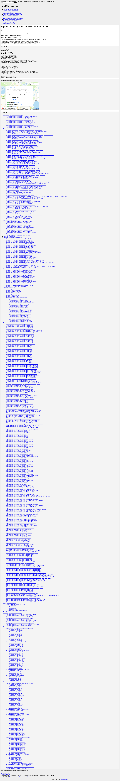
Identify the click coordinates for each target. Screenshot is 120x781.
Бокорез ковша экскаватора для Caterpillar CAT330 (18, 385)
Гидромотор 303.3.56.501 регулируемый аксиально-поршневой (21, 138)
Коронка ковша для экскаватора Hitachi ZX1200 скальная (19, 470)
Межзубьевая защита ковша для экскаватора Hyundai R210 (20, 548)
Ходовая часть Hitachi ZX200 (16, 720)
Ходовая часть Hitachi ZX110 (15, 715)
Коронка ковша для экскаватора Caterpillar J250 (17, 436)
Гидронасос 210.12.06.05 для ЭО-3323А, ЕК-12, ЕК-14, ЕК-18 (20, 165)
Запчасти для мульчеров (9, 23)
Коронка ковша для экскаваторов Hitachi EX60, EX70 (18, 501)
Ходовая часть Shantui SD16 (15, 670)
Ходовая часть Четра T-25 (15, 680)
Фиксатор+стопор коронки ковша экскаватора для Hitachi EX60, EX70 (23, 598)
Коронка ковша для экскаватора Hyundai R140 (17, 481)
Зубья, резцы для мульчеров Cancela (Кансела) (20, 301)
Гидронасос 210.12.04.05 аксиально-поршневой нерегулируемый (21, 162)
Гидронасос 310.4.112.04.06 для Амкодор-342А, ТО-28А (19, 190)
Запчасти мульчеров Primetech (13, 294)
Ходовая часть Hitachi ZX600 (16, 732)
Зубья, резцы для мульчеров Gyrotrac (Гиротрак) (20, 311)
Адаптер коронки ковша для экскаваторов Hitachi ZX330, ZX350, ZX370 (23, 372)
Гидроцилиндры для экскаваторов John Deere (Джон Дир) (20, 227)
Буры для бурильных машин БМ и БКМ (15, 604)
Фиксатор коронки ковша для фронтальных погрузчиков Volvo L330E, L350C (24, 588)
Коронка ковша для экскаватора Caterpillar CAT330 (18, 434)
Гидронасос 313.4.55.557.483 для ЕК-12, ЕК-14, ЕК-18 (19, 217)
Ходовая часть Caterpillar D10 (16, 630)
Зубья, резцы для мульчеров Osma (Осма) (18, 316)
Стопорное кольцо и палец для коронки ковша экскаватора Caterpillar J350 (23, 568)
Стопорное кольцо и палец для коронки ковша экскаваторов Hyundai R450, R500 (25, 579)
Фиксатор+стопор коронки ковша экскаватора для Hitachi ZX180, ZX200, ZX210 (25, 600)
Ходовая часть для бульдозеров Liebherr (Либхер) (17, 650)
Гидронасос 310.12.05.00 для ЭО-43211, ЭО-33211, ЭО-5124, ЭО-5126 (22, 172)
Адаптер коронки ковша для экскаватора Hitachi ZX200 (19, 352)
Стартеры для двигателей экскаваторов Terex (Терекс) (19, 625)
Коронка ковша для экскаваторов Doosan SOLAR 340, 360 (20, 491)
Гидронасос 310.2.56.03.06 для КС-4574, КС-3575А (18, 180)
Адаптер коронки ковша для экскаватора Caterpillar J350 (19, 339)
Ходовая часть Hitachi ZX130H (16, 717)
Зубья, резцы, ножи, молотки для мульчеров (16, 297)
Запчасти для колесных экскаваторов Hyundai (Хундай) (19, 273)
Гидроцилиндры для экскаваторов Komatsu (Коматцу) (19, 230)
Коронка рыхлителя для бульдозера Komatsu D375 (18, 541)
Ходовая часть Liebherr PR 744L (16, 661)
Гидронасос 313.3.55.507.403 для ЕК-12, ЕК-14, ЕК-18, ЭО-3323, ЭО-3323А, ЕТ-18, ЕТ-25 (27, 206)
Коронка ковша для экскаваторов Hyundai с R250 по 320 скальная (21, 525)
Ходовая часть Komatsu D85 (15, 649)
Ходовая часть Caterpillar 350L (16, 704)
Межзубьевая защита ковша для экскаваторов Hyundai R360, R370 (21, 551)
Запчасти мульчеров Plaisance (13, 292)
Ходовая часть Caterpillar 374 (15, 629)
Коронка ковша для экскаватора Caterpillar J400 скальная (19, 444)
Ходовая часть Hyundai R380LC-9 (17, 748)
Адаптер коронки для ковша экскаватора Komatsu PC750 (19, 327)
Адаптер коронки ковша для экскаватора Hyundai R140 (19, 359)
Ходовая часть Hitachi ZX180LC (16, 719)
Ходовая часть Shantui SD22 (15, 671)
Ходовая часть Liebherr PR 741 (16, 659)
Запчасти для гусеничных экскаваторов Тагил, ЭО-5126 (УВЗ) (21, 265)
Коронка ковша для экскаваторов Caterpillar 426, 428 (18, 485)
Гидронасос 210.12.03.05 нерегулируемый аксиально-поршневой (21, 161)
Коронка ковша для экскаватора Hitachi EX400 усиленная (19, 457)
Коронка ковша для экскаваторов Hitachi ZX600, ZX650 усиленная (22, 514)
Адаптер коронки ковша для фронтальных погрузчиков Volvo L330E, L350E (24, 331)
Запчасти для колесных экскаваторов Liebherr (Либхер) (19, 280)
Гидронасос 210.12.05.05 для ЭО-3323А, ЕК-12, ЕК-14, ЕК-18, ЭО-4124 (23, 163)
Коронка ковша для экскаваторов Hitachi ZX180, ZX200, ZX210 (21, 506)
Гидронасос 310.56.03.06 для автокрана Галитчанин (18, 192)
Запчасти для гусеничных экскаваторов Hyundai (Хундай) (20, 242)
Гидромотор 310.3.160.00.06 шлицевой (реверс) (17, 153)
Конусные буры (12, 605)
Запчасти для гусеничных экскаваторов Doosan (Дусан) (19, 240)
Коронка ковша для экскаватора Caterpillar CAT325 (18, 432)
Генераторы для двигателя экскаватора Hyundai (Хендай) (19, 120)
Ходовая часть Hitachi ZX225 (16, 723)
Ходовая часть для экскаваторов (11, 9)
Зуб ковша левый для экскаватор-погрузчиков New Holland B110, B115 (23, 411)
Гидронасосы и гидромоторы (10, 20)
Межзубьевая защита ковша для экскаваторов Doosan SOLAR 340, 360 (23, 550)
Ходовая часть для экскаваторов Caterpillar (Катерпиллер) (19, 683)
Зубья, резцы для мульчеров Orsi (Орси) (18, 315)
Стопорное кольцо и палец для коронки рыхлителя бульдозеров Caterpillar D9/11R (25, 580)
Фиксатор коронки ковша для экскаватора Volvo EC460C (19, 591)
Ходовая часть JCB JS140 (15, 758)
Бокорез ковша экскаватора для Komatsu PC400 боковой (19, 404)
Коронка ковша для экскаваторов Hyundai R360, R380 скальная (21, 519)
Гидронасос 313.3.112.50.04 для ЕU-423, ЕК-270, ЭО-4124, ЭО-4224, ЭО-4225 (24, 198)
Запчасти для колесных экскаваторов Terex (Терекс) (18, 282)
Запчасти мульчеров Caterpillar (13, 290)
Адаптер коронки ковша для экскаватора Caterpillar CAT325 (20, 335)
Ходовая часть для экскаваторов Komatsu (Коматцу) (18, 764)
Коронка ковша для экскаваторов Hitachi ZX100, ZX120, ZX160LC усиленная (24, 505)
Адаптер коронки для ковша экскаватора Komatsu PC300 (19, 325)
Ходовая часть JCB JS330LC (15, 762)
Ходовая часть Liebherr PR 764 (16, 665)
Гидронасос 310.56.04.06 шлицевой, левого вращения (19, 193)
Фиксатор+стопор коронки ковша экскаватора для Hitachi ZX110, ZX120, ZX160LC (26, 599)
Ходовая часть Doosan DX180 (16, 712)
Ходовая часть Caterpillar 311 (15, 685)
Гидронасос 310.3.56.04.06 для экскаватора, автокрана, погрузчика (22, 187)
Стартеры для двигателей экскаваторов (12, 19)
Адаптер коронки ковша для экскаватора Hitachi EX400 (19, 346)
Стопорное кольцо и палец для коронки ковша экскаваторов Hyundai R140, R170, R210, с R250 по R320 (30, 576)
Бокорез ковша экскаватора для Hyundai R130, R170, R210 (20, 399)
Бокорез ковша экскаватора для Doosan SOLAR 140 (18, 386)
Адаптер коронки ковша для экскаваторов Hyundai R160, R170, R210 (22, 375)
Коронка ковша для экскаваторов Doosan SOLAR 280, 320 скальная (22, 490)
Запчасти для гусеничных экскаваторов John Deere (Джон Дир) (21, 245)
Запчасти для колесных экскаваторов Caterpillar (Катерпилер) (20, 270)
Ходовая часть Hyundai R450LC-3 (17, 749)
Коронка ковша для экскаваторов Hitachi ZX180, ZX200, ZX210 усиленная (23, 508)
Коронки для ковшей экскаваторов (11, 17)
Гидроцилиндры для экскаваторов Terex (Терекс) (17, 233)
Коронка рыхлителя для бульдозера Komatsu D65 (17, 543)
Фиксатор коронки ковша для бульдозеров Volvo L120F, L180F (21, 583)
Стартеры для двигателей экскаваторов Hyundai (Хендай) (19, 618)
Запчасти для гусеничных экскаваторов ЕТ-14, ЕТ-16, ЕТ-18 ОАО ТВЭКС (24, 261)
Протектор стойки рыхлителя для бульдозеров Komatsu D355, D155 (22, 564)
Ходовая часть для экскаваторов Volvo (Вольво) (17, 768)
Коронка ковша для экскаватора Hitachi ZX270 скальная (19, 471)
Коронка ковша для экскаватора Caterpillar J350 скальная (19, 441)
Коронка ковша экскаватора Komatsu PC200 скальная (18, 529)
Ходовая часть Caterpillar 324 (15, 696)
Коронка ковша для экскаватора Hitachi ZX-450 (17, 469)
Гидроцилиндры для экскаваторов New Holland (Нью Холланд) (21, 232)
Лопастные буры (13, 606)
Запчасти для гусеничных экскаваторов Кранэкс (17, 263)
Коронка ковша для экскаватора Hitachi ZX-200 (17, 467)
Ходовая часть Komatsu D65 (15, 648)
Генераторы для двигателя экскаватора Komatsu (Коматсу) (20, 125)
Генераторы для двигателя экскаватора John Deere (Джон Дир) (21, 122)
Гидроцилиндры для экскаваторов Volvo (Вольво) (18, 235)
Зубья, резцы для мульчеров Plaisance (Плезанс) (20, 317)
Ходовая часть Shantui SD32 (15, 674)
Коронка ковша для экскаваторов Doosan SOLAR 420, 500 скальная (22, 495)
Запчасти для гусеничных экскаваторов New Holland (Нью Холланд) (22, 251)
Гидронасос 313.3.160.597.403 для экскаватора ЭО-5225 (19, 203)
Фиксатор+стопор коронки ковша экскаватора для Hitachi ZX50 (21, 601)
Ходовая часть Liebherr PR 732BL (17, 658)
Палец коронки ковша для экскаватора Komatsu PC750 (19, 559)
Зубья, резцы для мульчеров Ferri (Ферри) (18, 307)
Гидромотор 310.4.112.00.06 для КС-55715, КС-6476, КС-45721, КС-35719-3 (24, 156)
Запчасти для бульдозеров (9, 12)
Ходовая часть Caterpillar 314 (15, 688)
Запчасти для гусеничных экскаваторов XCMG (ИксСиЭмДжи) (21, 257)
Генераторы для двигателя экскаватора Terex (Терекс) (18, 127)
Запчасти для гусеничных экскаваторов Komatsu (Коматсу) (20, 247)
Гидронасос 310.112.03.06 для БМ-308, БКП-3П (17, 166)
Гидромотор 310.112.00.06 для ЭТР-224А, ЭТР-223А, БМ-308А (21, 143)
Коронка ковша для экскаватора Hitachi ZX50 (17, 479)
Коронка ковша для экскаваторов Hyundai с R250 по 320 (19, 524)
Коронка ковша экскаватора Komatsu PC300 (16, 530)
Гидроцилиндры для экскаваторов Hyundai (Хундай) (18, 225)
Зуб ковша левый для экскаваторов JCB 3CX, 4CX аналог (20, 412)
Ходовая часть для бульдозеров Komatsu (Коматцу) (18, 641)
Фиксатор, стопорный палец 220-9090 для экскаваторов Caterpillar (22, 593)
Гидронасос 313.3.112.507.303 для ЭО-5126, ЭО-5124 (18, 200)
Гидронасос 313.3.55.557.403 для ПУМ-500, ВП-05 (18, 208)
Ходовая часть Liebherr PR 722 (16, 654)
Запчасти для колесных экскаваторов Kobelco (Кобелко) (19, 277)
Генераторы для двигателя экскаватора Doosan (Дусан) (19, 117)
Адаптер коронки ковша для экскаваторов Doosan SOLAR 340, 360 (22, 366)
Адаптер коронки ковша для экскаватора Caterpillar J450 (19, 341)
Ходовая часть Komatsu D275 (16, 645)
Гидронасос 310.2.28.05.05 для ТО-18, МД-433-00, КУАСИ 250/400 (22, 177)
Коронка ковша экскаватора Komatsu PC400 (16, 534)
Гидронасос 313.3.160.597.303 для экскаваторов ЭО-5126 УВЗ (20, 202)
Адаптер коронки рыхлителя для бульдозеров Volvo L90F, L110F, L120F (23, 384)
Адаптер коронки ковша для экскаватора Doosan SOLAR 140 (20, 344)
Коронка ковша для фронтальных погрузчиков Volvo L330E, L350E (22, 429)
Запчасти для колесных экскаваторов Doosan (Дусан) (18, 271)
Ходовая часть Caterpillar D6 (15, 636)
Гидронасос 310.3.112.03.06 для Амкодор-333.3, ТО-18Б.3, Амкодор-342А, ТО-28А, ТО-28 (27, 182)
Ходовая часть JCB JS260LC (15, 760)
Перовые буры (12, 608)
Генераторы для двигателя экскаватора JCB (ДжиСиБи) (19, 121)
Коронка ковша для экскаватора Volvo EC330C (17, 482)
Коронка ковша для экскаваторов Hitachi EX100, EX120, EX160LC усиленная (24, 500)
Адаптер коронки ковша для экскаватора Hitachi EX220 (19, 345)
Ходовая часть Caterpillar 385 (15, 708)
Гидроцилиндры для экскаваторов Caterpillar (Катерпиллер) (20, 221)
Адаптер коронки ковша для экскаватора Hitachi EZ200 (19, 349)
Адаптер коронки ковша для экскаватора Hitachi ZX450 (19, 356)
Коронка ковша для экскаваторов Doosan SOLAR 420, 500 (20, 494)
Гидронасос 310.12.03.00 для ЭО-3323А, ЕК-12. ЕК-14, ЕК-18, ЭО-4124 (23, 168)
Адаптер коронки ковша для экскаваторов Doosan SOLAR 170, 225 (22, 364)
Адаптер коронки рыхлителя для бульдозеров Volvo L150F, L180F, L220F (23, 382)
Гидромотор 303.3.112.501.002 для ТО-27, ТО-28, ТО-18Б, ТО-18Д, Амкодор (24, 136)
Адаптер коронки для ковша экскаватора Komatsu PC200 (19, 324)
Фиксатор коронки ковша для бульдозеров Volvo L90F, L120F (20, 585)
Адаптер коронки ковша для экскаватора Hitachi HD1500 (19, 350)
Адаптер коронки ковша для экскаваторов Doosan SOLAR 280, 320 (22, 365)
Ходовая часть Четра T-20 (15, 679)
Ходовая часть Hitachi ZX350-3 (16, 728)
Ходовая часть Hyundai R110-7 (16, 738)
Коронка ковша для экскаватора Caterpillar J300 (17, 437)
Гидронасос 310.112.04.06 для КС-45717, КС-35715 (18, 167)
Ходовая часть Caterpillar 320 (15, 693)
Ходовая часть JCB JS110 (15, 755)
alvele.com (20, 776)
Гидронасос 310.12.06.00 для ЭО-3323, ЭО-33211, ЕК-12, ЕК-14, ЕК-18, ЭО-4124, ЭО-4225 (27, 173)
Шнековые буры (13, 609)
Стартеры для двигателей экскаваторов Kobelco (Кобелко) (20, 621)
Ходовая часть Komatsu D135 (16, 643)
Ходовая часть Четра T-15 (15, 678)
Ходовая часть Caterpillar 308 (15, 684)
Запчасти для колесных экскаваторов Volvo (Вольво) (18, 284)
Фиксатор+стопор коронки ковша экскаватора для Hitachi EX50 (21, 596)
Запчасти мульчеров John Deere (13, 291)
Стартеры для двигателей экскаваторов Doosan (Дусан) (19, 615)
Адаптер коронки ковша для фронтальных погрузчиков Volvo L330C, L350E (24, 330)
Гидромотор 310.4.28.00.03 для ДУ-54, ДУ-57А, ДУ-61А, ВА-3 (21, 157)
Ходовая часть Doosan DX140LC (16, 710)
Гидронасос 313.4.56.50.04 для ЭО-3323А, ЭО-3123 (18, 218)
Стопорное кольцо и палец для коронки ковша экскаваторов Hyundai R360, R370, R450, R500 (28, 578)
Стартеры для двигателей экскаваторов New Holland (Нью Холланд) (22, 624)
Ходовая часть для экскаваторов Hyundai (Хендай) (18, 737)
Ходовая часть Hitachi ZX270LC (16, 725)
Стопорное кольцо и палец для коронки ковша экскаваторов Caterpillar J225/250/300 (26, 573)
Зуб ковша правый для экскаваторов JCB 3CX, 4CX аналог (20, 416)
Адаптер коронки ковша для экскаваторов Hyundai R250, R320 (21, 376)
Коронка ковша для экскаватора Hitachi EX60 (17, 460)
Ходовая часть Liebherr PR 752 (16, 664)
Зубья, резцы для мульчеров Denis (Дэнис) (19, 305)
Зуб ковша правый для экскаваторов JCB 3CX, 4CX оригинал (20, 417)
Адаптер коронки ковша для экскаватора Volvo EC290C (19, 360)
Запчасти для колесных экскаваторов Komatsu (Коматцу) (19, 278)
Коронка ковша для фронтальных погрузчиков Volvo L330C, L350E (22, 427)
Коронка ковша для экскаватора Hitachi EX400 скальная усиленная (22, 456)
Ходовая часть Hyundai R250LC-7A (17, 743)
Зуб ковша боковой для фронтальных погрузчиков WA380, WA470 (22, 409)
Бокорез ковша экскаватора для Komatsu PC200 (17, 400)
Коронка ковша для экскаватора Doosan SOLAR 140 (18, 450)
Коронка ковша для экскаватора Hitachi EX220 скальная (19, 452)
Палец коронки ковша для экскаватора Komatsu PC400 (19, 558)
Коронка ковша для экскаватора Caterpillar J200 (17, 435)
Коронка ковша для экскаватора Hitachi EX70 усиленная (19, 464)
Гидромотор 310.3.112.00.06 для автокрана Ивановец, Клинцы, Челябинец (23, 152)
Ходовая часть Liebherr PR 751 (16, 663)
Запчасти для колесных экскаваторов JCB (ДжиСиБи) (19, 275)
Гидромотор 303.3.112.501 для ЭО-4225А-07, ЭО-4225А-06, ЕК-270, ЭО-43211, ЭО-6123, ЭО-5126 (29, 135)
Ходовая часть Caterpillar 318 (15, 691)
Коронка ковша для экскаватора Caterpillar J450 (17, 445)
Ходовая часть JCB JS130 (15, 757)
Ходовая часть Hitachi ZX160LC (16, 718)
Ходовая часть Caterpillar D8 (15, 639)
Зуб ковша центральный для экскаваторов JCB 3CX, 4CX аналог (21, 421)
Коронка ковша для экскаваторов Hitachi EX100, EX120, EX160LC (22, 499)
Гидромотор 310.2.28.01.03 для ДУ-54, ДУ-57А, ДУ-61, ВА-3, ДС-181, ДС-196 (24, 150)
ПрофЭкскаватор (9, 6)
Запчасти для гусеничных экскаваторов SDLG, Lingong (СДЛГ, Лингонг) (23, 252)
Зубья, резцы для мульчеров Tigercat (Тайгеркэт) (20, 321)
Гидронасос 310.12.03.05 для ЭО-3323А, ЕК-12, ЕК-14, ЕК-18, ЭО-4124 (23, 171)
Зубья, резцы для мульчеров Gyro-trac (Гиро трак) (20, 310)
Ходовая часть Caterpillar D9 (15, 640)
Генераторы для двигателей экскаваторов (13, 18)
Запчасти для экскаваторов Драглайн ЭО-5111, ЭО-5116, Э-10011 (21, 267)
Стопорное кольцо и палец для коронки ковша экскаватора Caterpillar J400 (23, 569)
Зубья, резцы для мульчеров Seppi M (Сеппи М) (20, 320)
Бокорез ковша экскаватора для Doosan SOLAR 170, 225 (19, 387)
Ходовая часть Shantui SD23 (15, 673)
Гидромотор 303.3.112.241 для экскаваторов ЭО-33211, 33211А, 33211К (23, 133)
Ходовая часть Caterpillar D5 (15, 635)
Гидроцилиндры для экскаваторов (11, 15)
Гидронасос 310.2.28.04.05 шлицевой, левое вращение (19, 176)
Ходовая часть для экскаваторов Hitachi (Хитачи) (17, 714)
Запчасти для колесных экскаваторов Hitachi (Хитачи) (19, 272)
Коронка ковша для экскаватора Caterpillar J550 (17, 447)
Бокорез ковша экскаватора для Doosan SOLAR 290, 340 (19, 389)
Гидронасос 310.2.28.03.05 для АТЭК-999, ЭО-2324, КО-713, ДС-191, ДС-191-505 (25, 175)
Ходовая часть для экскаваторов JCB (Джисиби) (17, 754)
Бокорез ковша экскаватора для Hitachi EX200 (17, 392)
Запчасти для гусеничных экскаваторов (12, 14)
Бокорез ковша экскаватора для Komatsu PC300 (17, 401)
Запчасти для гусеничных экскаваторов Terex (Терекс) (19, 255)
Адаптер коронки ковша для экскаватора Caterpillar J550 (19, 342)
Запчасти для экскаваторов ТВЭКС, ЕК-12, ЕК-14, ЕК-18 (19, 285)
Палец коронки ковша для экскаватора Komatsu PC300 (19, 556)
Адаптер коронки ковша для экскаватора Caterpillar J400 (19, 340)
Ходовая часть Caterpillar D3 (15, 633)
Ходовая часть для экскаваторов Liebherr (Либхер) (18, 765)
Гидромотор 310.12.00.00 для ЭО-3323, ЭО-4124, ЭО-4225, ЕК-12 (21, 145)
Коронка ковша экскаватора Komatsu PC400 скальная (18, 535)
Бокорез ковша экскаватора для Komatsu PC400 (17, 402)
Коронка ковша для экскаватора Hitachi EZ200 (17, 465)
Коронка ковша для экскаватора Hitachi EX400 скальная (19, 455)
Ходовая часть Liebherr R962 (15, 668)
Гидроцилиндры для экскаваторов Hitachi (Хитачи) (18, 223)
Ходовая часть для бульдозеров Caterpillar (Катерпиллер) (19, 628)
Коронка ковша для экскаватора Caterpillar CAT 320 (18, 431)
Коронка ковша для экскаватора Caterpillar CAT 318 (18, 430)
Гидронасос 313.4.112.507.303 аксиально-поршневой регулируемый (22, 213)
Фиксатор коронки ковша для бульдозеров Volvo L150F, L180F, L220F (22, 584)
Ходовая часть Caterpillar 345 (15, 702)
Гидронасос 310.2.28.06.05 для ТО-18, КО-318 (17, 178)
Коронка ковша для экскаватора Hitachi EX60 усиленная (19, 461)
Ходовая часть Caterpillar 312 (15, 686)
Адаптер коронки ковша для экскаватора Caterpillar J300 (19, 337)
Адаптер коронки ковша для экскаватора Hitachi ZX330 (19, 355)
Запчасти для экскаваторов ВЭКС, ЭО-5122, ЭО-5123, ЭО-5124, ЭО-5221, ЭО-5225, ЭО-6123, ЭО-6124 (30, 266)
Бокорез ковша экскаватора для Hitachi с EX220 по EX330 (19, 397)
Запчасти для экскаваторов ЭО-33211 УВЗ (16, 286)
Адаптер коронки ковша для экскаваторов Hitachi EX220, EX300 (21, 370)
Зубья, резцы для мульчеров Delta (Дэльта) (19, 304)
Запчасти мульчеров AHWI (12, 289)
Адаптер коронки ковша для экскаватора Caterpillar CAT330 (20, 336)
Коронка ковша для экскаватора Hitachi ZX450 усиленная (19, 476)
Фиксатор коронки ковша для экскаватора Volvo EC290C (19, 589)
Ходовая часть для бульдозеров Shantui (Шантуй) (17, 669)
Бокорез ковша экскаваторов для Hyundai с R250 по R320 (19, 407)
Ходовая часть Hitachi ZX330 (16, 727)
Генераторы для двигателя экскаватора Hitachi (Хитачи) (19, 118)
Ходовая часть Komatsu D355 (16, 646)
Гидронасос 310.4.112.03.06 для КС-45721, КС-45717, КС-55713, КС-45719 (23, 188)
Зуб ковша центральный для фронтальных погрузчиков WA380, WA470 (23, 419)
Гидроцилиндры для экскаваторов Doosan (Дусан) (18, 222)
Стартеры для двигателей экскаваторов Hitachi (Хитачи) (19, 616)
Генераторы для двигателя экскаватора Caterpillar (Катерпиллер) (21, 116)
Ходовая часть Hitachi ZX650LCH (17, 733)
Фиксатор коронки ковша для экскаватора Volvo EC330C (19, 590)
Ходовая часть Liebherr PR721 (16, 666)
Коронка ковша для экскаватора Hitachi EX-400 (17, 451)
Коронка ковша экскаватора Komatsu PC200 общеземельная (20, 528)
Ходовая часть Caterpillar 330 (15, 699)
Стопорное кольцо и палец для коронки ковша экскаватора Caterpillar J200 (23, 566)
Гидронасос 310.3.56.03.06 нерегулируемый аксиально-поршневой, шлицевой (24, 186)
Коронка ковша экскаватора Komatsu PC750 (16, 536)
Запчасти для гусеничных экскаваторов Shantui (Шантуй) (19, 253)
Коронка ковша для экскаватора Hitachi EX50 (17, 459)
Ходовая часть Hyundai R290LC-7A (17, 744)
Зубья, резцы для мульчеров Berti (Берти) (18, 300)
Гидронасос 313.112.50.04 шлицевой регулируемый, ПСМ (20, 195)
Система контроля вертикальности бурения (16, 610)
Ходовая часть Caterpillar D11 (16, 631)
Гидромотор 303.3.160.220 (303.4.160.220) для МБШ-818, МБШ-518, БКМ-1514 (24, 137)
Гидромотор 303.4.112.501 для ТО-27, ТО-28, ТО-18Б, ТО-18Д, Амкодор (23, 141)
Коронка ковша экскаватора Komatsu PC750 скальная (18, 538)
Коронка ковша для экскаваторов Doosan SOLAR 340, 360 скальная (22, 493)
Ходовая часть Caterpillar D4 (15, 634)
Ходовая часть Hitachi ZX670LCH (17, 734)
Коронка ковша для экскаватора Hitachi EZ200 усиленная (19, 466)
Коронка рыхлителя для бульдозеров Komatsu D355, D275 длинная (22, 546)
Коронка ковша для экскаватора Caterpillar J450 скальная (19, 446)
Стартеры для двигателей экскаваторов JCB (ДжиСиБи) (19, 619)
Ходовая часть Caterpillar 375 (15, 707)
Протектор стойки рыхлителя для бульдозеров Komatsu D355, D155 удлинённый (25, 565)
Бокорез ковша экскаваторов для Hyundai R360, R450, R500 (20, 406)
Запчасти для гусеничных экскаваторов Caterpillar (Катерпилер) (21, 238)
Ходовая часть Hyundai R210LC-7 (17, 742)
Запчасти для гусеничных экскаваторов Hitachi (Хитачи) (19, 241)
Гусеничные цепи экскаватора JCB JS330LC (22, 763)
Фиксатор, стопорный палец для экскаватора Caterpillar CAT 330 (21, 594)
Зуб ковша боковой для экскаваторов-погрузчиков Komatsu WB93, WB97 (23, 410)
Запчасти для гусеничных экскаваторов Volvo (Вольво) (19, 256)
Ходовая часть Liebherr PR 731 (16, 656)
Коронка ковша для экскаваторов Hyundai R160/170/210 (19, 515)
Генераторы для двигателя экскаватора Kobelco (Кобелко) (19, 123)
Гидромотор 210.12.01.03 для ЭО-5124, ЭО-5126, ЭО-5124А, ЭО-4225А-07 (24, 130)
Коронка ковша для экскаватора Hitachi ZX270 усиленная (19, 472)
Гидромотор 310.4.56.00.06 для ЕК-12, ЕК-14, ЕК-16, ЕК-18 (20, 160)
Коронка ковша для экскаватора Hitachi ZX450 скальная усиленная (22, 475)
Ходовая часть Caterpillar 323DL (16, 695)
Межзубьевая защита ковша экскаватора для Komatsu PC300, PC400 (22, 553)
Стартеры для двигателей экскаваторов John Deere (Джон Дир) (21, 620)
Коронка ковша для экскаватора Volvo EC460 (17, 484)
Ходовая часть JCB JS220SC (15, 759)
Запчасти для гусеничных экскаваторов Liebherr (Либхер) (19, 248)
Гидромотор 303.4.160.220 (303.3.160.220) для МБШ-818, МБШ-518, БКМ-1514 (24, 142)
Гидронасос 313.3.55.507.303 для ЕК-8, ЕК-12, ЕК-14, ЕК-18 (20, 205)
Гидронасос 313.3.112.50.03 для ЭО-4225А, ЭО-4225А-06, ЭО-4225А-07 (23, 197)
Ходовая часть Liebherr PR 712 (16, 651)
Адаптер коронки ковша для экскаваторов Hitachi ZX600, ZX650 (21, 374)
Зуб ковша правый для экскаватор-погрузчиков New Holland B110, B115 (23, 415)
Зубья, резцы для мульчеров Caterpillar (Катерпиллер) (21, 302)
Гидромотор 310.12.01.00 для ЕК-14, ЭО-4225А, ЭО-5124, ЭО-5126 (22, 146)
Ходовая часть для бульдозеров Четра (15, 675)
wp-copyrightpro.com (65, 779)
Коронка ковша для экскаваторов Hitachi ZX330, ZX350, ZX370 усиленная (23, 510)
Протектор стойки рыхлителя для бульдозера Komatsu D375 (20, 563)
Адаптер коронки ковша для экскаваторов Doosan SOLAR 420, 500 (22, 367)
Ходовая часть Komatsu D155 (16, 644)
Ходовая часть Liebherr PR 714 (16, 653)
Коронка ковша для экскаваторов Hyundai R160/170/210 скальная (21, 516)
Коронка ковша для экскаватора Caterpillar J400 (17, 442)
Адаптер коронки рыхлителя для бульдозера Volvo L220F (19, 380)
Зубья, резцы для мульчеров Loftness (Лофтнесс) (20, 312)
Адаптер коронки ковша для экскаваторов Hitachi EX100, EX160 (21, 369)
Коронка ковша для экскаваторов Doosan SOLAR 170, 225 (20, 486)
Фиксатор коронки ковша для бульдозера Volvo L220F (19, 581)
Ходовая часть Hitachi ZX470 (16, 730)
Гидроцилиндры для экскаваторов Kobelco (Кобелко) (18, 228)
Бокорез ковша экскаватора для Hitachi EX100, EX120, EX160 (20, 391)
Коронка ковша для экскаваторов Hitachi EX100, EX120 (19, 498)
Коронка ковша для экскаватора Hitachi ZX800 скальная (19, 480)
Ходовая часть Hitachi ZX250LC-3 (17, 724)
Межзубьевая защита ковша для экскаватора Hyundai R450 (20, 549)
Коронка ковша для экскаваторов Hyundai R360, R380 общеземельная (22, 518)
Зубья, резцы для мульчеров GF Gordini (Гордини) (20, 309)
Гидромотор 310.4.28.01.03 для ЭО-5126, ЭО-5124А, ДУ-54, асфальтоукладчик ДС (25, 158)
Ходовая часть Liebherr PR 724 (16, 655)
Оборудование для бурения (9, 22)
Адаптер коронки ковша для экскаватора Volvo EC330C (19, 361)
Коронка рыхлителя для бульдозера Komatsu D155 (18, 540)
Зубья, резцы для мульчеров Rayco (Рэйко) (19, 319)
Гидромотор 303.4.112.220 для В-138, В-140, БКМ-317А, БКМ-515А (22, 140)
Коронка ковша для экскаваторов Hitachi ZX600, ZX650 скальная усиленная (24, 513)
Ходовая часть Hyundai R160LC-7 (17, 740)
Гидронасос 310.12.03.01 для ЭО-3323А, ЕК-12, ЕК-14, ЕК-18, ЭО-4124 (23, 170)
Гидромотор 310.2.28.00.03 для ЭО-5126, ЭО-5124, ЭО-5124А (20, 148)
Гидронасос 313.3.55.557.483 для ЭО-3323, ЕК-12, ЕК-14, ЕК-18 (21, 210)
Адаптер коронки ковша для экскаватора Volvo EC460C (19, 362)
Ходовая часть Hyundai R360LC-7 (17, 747)
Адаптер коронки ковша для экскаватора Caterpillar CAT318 (20, 332)
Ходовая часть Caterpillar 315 (15, 689)
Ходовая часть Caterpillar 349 (15, 703)
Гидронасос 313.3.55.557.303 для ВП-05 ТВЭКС (17, 207)
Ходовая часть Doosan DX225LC (16, 713)
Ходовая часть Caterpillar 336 (15, 700)
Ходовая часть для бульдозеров (10, 10)
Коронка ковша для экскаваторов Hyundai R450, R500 (19, 521)
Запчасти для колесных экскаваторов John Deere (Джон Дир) (20, 276)
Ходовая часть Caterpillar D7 (15, 638)
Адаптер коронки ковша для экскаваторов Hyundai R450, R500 (21, 379)
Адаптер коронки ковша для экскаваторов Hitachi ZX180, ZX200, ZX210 (23, 371)
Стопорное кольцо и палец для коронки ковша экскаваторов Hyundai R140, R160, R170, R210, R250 (29, 574)
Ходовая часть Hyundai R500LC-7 (17, 752)
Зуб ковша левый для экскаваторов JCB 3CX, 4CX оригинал (20, 414)
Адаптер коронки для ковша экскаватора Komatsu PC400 (19, 326)
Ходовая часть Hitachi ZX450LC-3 (17, 729)
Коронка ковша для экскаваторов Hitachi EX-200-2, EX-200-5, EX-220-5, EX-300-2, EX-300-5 (28, 496)
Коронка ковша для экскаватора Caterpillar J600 (17, 449)
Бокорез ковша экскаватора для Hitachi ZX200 (17, 396)
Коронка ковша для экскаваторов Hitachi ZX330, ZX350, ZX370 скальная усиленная (26, 509)
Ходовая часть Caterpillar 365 (15, 705)
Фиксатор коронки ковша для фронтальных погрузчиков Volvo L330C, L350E (24, 586)
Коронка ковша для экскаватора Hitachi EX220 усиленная (19, 454)
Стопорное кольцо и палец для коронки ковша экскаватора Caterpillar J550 (23, 571)
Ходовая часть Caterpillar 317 (15, 690)
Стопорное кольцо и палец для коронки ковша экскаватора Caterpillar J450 (23, 570)
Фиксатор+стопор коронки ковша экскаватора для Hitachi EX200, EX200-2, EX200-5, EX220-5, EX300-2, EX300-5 (33, 595)
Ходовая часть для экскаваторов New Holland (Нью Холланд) (20, 767)
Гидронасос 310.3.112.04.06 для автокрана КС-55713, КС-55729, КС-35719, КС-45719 (26, 183)
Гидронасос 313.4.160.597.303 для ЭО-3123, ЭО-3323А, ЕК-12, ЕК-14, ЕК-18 (24, 215)
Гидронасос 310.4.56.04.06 (12, 191)
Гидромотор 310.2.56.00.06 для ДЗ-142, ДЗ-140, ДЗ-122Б (19, 151)
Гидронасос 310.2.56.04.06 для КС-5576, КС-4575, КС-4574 (20, 181)
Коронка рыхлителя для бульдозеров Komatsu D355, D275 (19, 545)
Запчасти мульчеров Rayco (12, 295)
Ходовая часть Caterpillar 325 (15, 698)
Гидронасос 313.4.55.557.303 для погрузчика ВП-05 (18, 216)
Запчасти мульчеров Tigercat (12, 296)
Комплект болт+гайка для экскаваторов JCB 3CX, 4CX (19, 426)
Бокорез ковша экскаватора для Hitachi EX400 (17, 394)
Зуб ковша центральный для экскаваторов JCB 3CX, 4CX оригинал (22, 422)
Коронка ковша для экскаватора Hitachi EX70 (17, 462)
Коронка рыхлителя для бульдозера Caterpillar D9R (18, 539)
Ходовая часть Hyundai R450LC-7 (17, 750)
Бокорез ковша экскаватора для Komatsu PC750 (17, 405)
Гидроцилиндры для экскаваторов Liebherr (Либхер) (18, 231)
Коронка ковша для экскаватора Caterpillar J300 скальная (19, 439)
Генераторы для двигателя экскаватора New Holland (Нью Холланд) (22, 126)
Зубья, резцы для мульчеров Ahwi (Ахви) (18, 299)
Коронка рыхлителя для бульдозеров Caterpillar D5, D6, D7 (20, 544)
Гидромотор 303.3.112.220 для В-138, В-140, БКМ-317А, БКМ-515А (22, 132)
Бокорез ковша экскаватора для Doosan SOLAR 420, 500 (19, 390)
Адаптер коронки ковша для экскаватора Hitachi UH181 (19, 351)
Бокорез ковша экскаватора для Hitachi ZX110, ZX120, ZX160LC (21, 395)
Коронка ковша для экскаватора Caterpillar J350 (17, 440)
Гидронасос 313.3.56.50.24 (12, 212)
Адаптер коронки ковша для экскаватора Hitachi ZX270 (19, 354)
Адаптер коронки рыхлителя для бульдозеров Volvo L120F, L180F (21, 381)
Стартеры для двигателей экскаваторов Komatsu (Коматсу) (20, 623)
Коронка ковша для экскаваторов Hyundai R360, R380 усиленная (21, 520)
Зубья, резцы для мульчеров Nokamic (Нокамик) (20, 314)
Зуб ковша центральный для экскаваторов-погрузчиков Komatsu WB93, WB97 (24, 424)
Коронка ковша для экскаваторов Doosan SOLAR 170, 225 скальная (22, 487)
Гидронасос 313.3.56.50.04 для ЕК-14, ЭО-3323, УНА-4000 (20, 211)
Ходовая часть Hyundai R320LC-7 (17, 745)
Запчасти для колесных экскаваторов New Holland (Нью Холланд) (21, 281)
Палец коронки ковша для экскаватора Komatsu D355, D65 (20, 554)
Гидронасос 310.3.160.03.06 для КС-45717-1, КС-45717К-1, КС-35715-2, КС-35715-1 (26, 185)
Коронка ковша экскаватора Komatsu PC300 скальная (18, 531)
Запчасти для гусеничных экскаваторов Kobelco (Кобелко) (20, 246)
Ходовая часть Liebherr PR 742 (16, 660)
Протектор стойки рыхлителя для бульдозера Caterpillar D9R (20, 561)
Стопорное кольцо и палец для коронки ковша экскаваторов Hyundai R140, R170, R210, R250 (28, 575)
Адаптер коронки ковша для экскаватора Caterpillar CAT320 (20, 334)
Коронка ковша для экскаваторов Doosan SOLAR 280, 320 (20, 489)
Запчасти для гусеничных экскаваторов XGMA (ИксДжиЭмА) (21, 258)
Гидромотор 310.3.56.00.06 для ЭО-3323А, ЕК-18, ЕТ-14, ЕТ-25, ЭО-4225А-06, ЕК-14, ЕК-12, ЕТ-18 (30, 155)
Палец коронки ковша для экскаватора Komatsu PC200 (19, 555)
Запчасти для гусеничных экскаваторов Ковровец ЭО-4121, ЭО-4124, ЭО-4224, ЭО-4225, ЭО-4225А (30, 262)
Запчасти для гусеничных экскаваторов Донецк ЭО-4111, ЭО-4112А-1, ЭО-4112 (25, 260)
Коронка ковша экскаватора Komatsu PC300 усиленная (19, 533)
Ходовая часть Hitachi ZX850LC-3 (17, 735)
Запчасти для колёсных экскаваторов (12, 13)
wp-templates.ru (27, 776)
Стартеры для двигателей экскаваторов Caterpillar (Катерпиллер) (21, 614)
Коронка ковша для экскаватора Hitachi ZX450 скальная (19, 474)
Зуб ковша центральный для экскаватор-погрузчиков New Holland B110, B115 (24, 420)
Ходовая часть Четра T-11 (15, 676)
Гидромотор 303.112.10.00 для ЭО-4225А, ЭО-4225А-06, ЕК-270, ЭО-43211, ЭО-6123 (26, 131)
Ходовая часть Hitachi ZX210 (16, 722)
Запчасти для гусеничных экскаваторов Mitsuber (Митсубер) (20, 250)
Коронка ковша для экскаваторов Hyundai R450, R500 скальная (21, 523)
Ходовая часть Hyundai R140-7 (16, 739)
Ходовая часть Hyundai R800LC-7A (17, 753)
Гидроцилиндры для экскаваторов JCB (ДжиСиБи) (18, 226)
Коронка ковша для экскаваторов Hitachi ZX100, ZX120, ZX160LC (22, 503)
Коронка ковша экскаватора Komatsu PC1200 (16, 526)
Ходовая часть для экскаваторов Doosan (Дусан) (17, 709)
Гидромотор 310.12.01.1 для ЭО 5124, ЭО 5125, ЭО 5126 (19, 147)
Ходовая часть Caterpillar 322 (15, 694)
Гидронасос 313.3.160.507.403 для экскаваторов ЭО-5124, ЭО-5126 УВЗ (23, 201)
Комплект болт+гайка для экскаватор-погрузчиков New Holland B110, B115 (24, 425)
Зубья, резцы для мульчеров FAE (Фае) (18, 306)
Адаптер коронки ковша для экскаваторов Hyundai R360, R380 (21, 377)
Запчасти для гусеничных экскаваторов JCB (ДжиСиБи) (19, 243)
